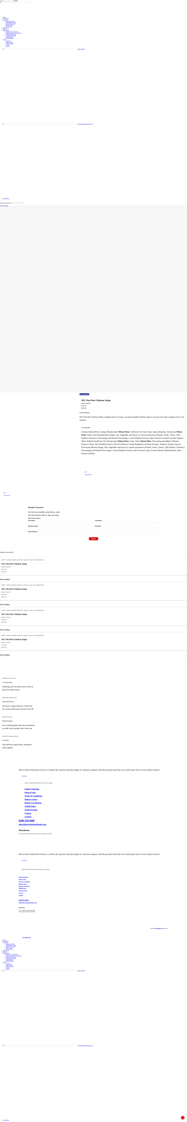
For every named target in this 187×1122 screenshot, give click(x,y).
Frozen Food (6, 950)
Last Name (98, 520)
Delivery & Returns (33, 803)
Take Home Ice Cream (11, 945)
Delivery (5, 951)
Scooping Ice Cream (10, 946)
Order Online (6, 1120)
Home (1, 202)
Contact (28, 816)
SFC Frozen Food (7, 202)
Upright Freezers (10, 961)
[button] (86, 471)
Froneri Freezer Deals (11, 958)
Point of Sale (30, 792)
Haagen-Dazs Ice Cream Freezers (13, 955)
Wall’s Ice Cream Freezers (12, 954)
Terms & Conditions (33, 796)
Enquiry (8, 969)
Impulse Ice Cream (10, 944)
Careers (28, 813)
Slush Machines (9, 959)
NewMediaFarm (158, 928)
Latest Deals (6, 941)
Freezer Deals (6, 953)
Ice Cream (5, 942)
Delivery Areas (31, 799)
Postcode (98, 526)
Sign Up (93, 538)
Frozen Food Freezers (11, 957)
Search (15, 0)
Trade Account (31, 810)
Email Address (33, 531)
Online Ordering (32, 789)
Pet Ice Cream (9, 949)
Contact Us (8, 963)
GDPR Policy (30, 806)
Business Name (33, 526)
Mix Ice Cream (9, 948)
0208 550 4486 (26, 820)
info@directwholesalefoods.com (32, 824)
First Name (32, 520)
